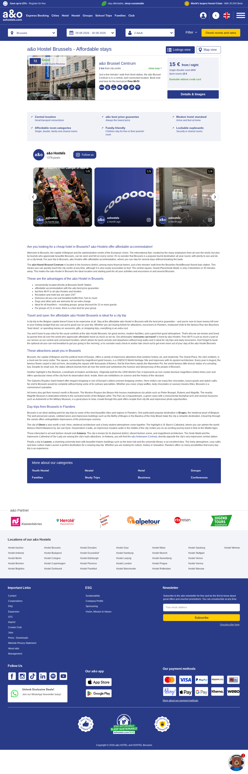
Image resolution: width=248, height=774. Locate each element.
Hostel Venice (195, 558)
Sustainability (93, 595)
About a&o (13, 648)
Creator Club (15, 627)
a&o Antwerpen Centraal (144, 436)
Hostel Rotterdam (161, 568)
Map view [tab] (210, 49)
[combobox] (32, 32)
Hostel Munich (159, 553)
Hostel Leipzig (123, 558)
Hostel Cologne (52, 558)
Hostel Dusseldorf (89, 553)
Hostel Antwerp (16, 553)
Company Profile (94, 601)
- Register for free (28, 3)
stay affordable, (126, 3)
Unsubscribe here (229, 624)
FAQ (10, 606)
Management (15, 653)
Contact (12, 595)
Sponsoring (92, 606)
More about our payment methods (180, 700)
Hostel (75, 15)
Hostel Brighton (16, 568)
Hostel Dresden (88, 547)
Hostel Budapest (53, 553)
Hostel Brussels (52, 547)
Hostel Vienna (195, 563)
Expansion (13, 611)
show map (154, 68)
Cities (55, 15)
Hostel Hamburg (124, 553)
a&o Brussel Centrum (117, 63)
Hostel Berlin (15, 558)
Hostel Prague (159, 563)
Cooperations (15, 601)
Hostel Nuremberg (162, 558)
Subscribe (201, 617)
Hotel (65, 15)
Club (131, 15)
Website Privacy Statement (22, 643)
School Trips (103, 15)
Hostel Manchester (126, 568)
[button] (43, 3)
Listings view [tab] (182, 49)
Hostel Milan (158, 547)
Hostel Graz (122, 547)
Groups (88, 15)
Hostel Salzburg (196, 547)
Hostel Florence (88, 563)
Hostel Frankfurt (88, 568)
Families (120, 15)
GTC (10, 617)
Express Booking (37, 15)
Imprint (11, 622)
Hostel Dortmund (53, 568)
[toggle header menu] (240, 15)
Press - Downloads (18, 637)
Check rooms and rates (221, 32)
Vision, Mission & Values (98, 611)
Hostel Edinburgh (89, 558)
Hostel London (124, 563)
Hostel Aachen (15, 547)
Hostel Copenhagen (54, 563)
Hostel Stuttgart (196, 553)
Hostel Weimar (232, 547)
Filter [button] (190, 32)
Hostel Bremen (16, 563)
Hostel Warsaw (196, 568)
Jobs (10, 632)
